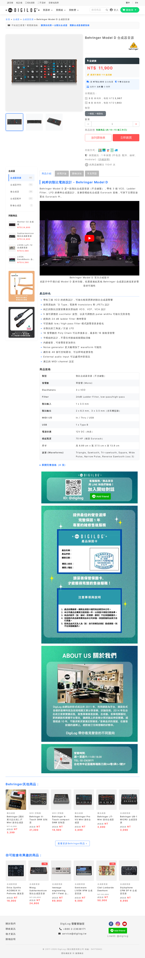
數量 (87, 119)
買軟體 (73, 9)
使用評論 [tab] (62, 173)
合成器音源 (28, 19)
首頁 (8, 19)
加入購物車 (15, 807)
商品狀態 (90, 129)
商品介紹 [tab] (46, 173)
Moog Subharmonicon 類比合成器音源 (38, 890)
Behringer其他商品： (23, 784)
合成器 (16, 19)
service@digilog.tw (74, 933)
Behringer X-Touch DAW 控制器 (38, 819)
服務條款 (79, 953)
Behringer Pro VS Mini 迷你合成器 (83, 819)
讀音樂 (10, 3)
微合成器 (11, 813)
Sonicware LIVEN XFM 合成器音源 (83, 890)
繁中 (128, 3)
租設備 (19, 3)
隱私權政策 (66, 953)
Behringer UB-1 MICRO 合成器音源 (128, 819)
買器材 (47, 9)
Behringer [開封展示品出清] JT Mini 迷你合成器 (15, 819)
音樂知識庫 (54, 3)
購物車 (131, 9)
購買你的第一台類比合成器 (54, 25)
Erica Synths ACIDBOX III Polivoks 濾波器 (15, 890)
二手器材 (42, 3)
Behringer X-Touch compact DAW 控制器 (61, 819)
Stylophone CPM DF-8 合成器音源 (128, 890)
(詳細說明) (104, 159)
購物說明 (11, 939)
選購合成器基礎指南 (79, 25)
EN (136, 3)
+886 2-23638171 (74, 929)
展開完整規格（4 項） (54, 464)
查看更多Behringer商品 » (72, 843)
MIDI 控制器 (35, 813)
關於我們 (11, 923)
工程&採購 (30, 3)
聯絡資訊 (11, 928)
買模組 (60, 9)
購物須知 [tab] (77, 173)
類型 (87, 107)
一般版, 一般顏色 (95, 113)
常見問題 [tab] (92, 173)
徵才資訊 (11, 933)
